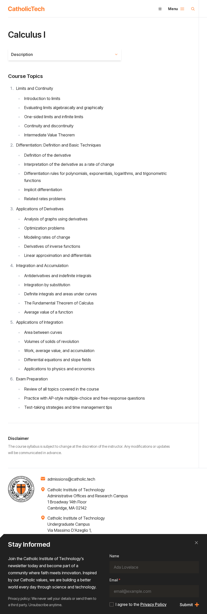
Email (115, 580)
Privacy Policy (153, 604)
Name (114, 556)
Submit (186, 604)
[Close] (196, 542)
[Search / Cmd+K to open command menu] (193, 9)
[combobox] (64, 54)
